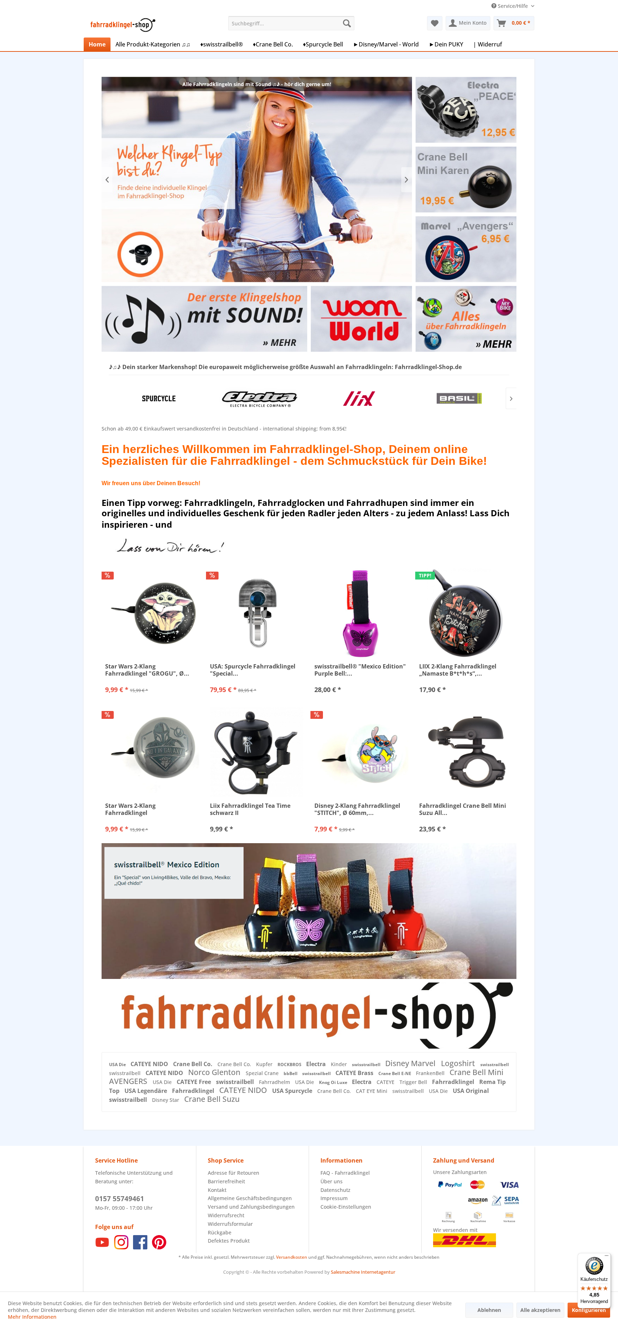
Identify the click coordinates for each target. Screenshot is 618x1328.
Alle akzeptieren (540, 1310)
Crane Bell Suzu (212, 1099)
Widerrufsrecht (226, 1215)
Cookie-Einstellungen (345, 1206)
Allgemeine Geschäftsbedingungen (250, 1198)
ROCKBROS (290, 1064)
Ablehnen (489, 1310)
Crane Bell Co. (193, 1064)
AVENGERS (129, 1081)
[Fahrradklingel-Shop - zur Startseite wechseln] (121, 25)
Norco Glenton (215, 1072)
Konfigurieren (589, 1310)
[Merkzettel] (434, 23)
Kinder (339, 1064)
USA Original (471, 1091)
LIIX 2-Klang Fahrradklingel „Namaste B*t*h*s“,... (457, 670)
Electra (316, 1064)
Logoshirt (459, 1063)
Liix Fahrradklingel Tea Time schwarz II (250, 809)
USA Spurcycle (293, 1091)
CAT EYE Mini (372, 1091)
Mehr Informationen (32, 1316)
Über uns (331, 1181)
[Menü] (606, 1257)
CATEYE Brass (355, 1073)
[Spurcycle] (158, 398)
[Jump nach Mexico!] (309, 911)
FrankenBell (431, 1073)
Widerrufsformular (230, 1223)
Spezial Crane (263, 1073)
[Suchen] (346, 23)
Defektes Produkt (229, 1240)
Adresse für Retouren (233, 1172)
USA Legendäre (146, 1091)
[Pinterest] (159, 1247)
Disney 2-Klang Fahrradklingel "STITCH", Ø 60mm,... (357, 809)
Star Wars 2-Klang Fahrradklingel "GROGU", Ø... (147, 670)
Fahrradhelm (275, 1082)
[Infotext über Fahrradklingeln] (465, 319)
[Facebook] (140, 1247)
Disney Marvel (411, 1063)
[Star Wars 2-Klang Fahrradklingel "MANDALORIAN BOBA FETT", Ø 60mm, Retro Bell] (152, 752)
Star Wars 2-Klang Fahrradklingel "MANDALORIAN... (131, 809)
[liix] (359, 398)
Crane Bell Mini (477, 1072)
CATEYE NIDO (150, 1064)
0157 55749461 (119, 1198)
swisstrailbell (367, 1064)
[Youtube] (102, 1247)
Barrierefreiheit (226, 1181)
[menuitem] (291, 23)
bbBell (291, 1073)
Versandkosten (291, 1257)
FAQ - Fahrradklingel (345, 1172)
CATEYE (386, 1082)
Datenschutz (335, 1190)
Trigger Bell (413, 1082)
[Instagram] (121, 1247)
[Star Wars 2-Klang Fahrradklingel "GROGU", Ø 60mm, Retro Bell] (152, 613)
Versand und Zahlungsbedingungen (251, 1206)
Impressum (334, 1198)
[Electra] (259, 398)
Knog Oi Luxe (333, 1082)
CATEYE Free (194, 1082)
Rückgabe (219, 1232)
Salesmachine (345, 1272)
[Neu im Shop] (309, 1015)
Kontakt (217, 1190)
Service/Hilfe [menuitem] (512, 6)
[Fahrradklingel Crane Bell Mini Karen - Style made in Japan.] (465, 179)
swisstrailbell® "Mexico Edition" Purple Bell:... (360, 670)
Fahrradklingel (454, 1082)
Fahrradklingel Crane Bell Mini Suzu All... (462, 809)
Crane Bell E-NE (395, 1073)
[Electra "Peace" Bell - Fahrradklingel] (465, 110)
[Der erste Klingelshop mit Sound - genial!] (204, 319)
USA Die (118, 1064)
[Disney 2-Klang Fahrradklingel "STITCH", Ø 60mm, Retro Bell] (361, 752)
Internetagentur (378, 1272)
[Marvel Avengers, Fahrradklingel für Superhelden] (465, 249)
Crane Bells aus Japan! (257, 179)
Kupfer (265, 1064)
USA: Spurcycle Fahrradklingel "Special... (252, 670)
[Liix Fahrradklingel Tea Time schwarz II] (257, 752)
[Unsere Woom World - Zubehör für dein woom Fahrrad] (361, 319)
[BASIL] (459, 398)
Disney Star (166, 1099)
